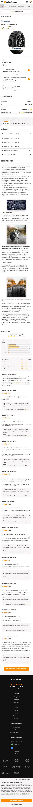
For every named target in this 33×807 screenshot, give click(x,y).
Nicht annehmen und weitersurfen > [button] (23, 779)
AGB (16, 710)
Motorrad (7, 6)
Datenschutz (16, 715)
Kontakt (17, 751)
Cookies (16, 718)
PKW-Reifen (16, 727)
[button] (16, 345)
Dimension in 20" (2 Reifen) (10, 155)
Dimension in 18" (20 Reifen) (10, 146)
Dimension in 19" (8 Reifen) (10, 150)
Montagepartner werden (16, 705)
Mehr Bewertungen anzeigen (16, 668)
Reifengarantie (16, 697)
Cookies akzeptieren (16, 800)
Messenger (16, 748)
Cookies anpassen (16, 804)
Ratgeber (13, 6)
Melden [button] (4, 407)
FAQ (16, 754)
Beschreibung (15, 123)
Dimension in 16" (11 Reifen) (10, 138)
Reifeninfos (16, 699)
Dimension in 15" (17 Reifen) (10, 134)
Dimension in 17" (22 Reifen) (10, 142)
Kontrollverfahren (16, 382)
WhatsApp (16, 744)
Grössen (6, 123)
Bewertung (26, 123)
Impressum (17, 707)
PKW (2, 6)
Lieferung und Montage (24, 6)
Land (16, 713)
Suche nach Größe (17, 11)
